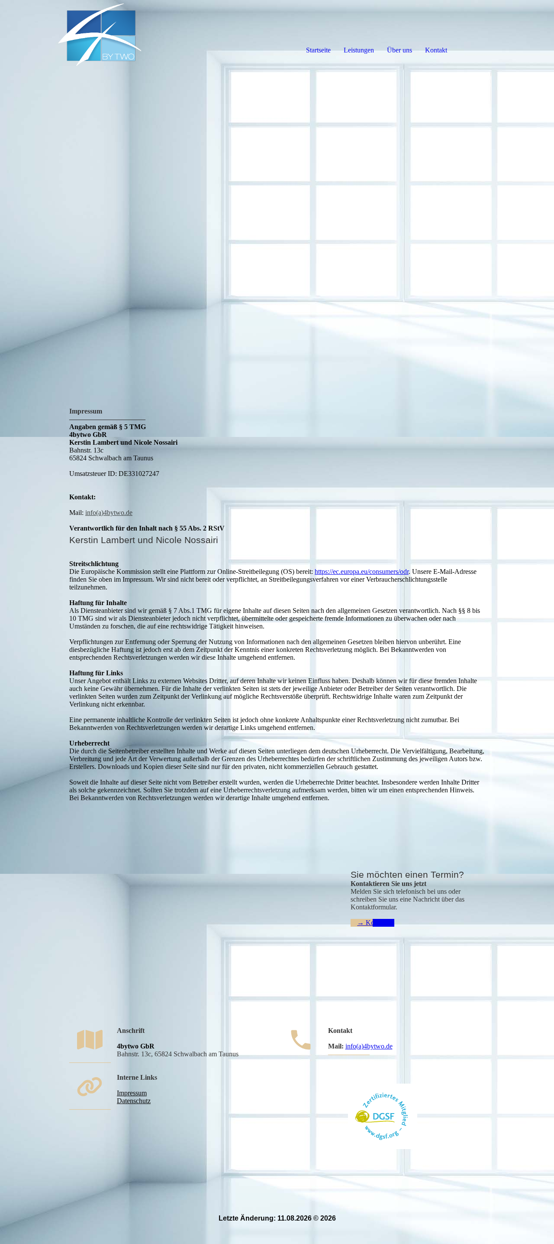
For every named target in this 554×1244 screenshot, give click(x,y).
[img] (99, 34)
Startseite (318, 50)
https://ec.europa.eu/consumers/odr (362, 571)
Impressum (132, 1093)
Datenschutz (134, 1100)
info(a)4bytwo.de (108, 512)
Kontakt (436, 50)
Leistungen (359, 50)
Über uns (399, 50)
